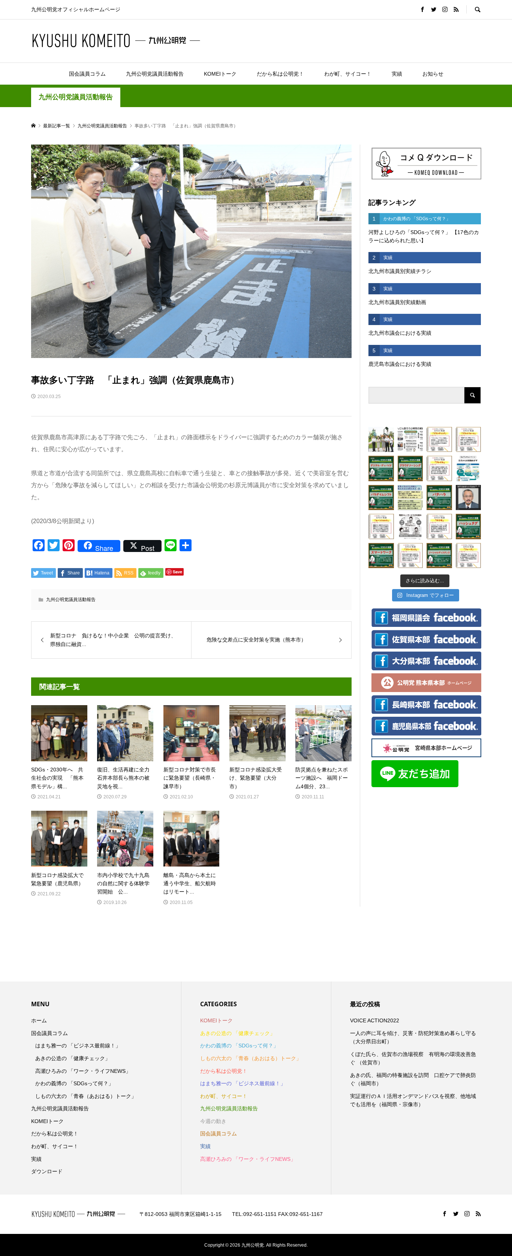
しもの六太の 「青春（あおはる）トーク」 (85, 1096)
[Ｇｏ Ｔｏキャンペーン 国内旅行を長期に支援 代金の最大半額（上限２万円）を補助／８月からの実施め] (468, 468)
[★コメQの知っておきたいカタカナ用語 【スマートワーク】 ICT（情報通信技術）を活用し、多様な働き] (381, 555)
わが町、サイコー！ (347, 74)
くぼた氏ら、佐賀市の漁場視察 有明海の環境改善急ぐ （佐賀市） (413, 1058)
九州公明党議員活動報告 (155, 74)
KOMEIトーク (220, 74)
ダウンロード (47, 1171)
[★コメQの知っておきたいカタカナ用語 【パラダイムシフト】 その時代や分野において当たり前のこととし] (381, 497)
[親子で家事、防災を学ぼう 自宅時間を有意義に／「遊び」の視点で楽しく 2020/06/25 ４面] (410, 497)
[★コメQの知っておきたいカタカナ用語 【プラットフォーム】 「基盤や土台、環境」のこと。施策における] (468, 439)
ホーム (39, 1020)
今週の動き (213, 1121)
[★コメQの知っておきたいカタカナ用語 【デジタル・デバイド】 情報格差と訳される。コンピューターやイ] (381, 468)
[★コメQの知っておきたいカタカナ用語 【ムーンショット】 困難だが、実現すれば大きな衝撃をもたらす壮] (381, 526)
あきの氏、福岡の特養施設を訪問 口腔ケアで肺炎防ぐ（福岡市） (413, 1079)
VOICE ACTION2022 (374, 1020)
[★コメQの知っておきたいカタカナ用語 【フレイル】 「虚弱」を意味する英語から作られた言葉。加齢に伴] (439, 468)
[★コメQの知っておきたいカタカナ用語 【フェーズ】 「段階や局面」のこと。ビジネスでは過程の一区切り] (468, 555)
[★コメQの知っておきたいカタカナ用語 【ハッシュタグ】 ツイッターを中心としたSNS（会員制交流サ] (468, 526)
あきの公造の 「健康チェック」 (72, 1058)
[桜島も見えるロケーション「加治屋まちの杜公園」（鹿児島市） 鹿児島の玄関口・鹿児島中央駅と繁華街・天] (381, 439)
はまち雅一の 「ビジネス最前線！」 (78, 1046)
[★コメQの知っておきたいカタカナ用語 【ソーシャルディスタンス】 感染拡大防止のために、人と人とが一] (439, 555)
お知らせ (432, 74)
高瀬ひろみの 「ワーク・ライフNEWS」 (83, 1071)
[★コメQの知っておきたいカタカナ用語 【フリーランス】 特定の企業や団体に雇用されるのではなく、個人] (410, 555)
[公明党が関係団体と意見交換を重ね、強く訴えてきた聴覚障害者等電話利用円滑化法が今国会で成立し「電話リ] (410, 526)
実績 (397, 74)
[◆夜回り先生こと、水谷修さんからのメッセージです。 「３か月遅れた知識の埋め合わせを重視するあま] (468, 497)
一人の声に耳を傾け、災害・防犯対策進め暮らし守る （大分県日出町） (413, 1037)
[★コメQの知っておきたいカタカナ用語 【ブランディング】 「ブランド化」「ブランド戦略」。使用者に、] (439, 439)
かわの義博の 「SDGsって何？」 (74, 1083)
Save (177, 571)
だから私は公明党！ (280, 74)
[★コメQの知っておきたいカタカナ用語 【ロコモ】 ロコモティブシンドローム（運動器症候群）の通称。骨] (439, 526)
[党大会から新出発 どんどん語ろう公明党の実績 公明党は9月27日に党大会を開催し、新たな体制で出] (410, 439)
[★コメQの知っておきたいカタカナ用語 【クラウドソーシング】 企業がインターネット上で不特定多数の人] (410, 468)
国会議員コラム (87, 74)
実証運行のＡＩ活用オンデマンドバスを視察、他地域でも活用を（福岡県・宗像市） (413, 1100)
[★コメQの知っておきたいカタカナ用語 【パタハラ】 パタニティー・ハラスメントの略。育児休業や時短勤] (439, 497)
